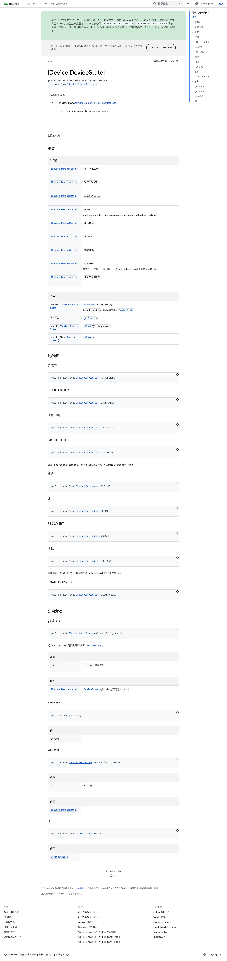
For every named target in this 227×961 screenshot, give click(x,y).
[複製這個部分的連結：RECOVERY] (67, 524)
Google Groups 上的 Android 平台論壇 (97, 931)
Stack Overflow (160, 931)
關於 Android (10, 954)
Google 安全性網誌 (87, 927)
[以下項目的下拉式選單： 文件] (35, 3)
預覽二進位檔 (10, 927)
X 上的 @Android (86, 912)
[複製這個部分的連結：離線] (57, 474)
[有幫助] (172, 61)
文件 (29, 3)
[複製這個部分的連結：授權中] (60, 365)
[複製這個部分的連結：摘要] (58, 149)
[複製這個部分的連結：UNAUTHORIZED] (75, 582)
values (87, 337)
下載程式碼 (9, 922)
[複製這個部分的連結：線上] (57, 499)
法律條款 (31, 954)
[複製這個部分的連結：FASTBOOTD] (69, 440)
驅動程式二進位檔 (12, 936)
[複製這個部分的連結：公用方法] (65, 611)
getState (89, 304)
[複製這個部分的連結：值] (54, 821)
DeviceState (126, 310)
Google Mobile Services (164, 927)
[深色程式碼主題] (177, 374)
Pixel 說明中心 (159, 917)
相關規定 (8, 917)
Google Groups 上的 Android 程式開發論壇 (99, 936)
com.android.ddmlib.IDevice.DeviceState (95, 103)
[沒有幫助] (177, 61)
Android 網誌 (84, 922)
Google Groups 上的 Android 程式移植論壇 (99, 941)
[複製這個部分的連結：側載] (57, 549)
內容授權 (79, 888)
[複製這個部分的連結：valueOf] (62, 750)
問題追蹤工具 (159, 936)
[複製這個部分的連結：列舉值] (62, 356)
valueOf (88, 326)
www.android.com (162, 922)
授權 (41, 954)
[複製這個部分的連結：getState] (63, 621)
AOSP (50, 61)
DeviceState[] (84, 833)
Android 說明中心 (161, 912)
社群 (22, 954)
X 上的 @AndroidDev (88, 917)
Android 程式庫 (11, 912)
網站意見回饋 (62, 954)
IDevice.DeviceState (80, 84)
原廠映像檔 (9, 931)
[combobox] (167, 3)
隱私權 (49, 954)
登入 (221, 3)
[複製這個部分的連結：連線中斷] (63, 415)
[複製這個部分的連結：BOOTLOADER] (72, 390)
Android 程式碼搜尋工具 (55, 3)
